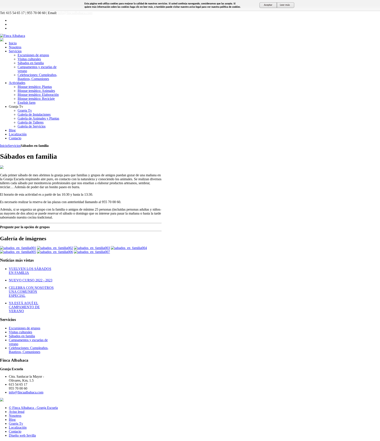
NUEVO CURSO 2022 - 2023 (30, 280)
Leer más (285, 5)
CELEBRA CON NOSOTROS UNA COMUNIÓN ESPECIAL (31, 291)
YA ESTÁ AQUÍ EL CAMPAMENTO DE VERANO (24, 307)
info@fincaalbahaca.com (75, 13)
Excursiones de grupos (24, 328)
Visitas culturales (20, 332)
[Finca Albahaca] (12, 36)
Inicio (4, 146)
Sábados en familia (22, 336)
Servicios (14, 146)
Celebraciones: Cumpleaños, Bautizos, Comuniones (28, 350)
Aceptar (268, 5)
